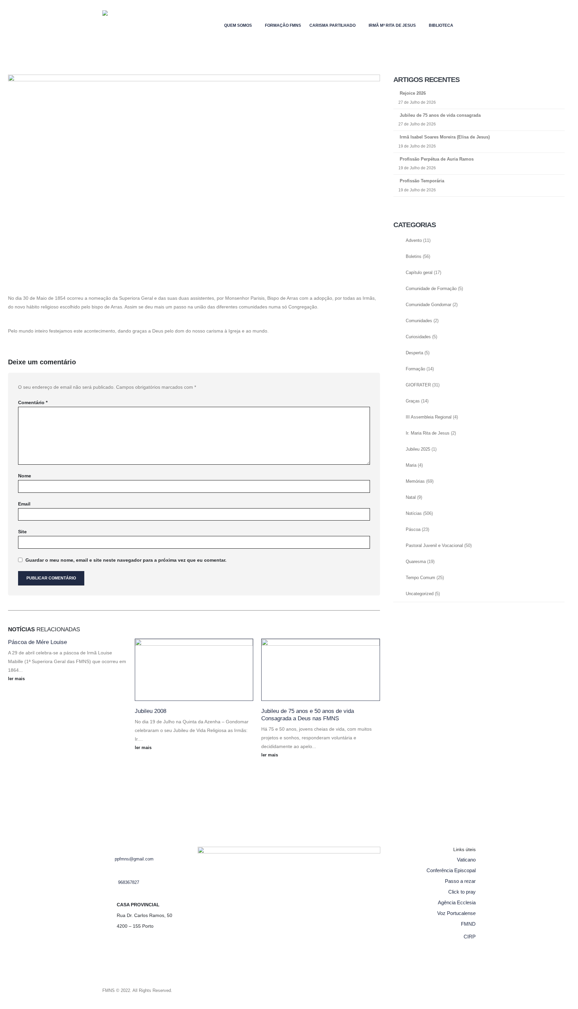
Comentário (32, 402)
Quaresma (416, 561)
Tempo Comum (420, 577)
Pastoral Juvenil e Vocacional (434, 545)
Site (22, 531)
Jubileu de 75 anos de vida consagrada (440, 115)
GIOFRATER (418, 385)
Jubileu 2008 (150, 711)
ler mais (17, 678)
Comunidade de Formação (431, 288)
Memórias (415, 481)
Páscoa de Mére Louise (37, 642)
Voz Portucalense (456, 913)
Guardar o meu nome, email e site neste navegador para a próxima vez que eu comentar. (125, 560)
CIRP (470, 936)
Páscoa (413, 529)
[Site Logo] (115, 25)
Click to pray (462, 892)
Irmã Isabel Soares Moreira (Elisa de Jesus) (445, 137)
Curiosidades (418, 337)
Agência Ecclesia (457, 902)
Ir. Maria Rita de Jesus (428, 433)
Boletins (413, 256)
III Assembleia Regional (429, 417)
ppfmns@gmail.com (134, 859)
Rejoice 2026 (413, 93)
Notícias (414, 513)
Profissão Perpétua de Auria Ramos (437, 159)
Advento (414, 240)
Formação (415, 369)
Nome (24, 475)
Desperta (414, 353)
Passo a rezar (460, 881)
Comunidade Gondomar (428, 304)
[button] (470, 23)
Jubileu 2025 (418, 449)
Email (24, 504)
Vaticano (466, 859)
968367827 (128, 882)
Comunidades (419, 320)
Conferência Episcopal (451, 870)
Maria (411, 465)
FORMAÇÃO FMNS (283, 25)
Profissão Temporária (422, 180)
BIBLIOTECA (441, 25)
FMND (468, 924)
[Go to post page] (194, 670)
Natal (411, 497)
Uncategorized (420, 593)
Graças (413, 401)
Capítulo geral (419, 272)
